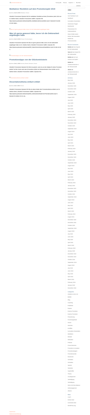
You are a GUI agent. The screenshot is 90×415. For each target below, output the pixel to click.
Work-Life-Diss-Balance (74, 385)
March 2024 (71, 145)
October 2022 (71, 194)
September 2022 (72, 197)
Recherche (70, 356)
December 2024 (72, 120)
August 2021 (71, 217)
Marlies (12, 12)
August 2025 (71, 97)
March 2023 (71, 180)
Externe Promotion (73, 311)
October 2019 (71, 259)
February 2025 (71, 114)
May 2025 (70, 106)
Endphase (70, 305)
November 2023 (72, 157)
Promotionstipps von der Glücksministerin (28, 60)
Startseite (70, 368)
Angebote (71, 2)
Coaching (70, 302)
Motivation (31, 63)
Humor (69, 322)
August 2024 (71, 131)
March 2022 (71, 211)
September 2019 (72, 262)
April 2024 (70, 143)
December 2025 (72, 86)
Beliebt (69, 297)
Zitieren (70, 391)
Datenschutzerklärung (15, 414)
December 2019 (72, 253)
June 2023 (70, 171)
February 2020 (71, 248)
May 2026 (70, 80)
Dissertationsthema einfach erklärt (24, 82)
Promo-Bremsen (72, 345)
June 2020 (70, 236)
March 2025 (71, 111)
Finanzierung (71, 317)
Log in (69, 397)
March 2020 (71, 245)
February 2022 (71, 214)
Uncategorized (71, 376)
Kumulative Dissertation (74, 21)
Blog (69, 300)
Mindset (26, 63)
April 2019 (70, 276)
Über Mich (78, 2)
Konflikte (70, 328)
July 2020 (70, 234)
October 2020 (71, 225)
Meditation (23, 12)
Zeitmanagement (72, 388)
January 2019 (71, 285)
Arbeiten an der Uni (73, 294)
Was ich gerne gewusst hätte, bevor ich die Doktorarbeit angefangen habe (34, 34)
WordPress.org (72, 405)
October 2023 (71, 160)
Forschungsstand (72, 319)
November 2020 (72, 222)
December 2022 (72, 188)
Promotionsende (72, 354)
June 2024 (70, 137)
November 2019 (72, 256)
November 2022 (72, 191)
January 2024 (71, 151)
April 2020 (70, 242)
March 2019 (71, 279)
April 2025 (70, 108)
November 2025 (72, 89)
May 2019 (70, 273)
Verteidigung (71, 379)
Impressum (12, 411)
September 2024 (72, 128)
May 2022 (70, 205)
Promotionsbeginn (28, 39)
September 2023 (72, 162)
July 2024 (70, 134)
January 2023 (71, 185)
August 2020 (71, 231)
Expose (70, 308)
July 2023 (70, 168)
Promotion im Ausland (73, 348)
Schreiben (70, 359)
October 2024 (71, 125)
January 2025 (71, 117)
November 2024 (72, 123)
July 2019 (70, 268)
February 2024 (71, 148)
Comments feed (72, 402)
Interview (23, 63)
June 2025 (70, 103)
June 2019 (70, 271)
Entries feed (71, 400)
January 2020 (71, 251)
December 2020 (72, 219)
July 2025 (70, 100)
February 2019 (71, 282)
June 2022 (70, 202)
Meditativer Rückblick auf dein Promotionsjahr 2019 (32, 9)
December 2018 (72, 288)
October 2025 (71, 91)
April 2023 (70, 177)
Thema (69, 373)
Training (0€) (58, 2)
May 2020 (70, 239)
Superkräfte (71, 371)
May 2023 (70, 174)
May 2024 (70, 140)
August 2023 (71, 165)
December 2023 (72, 154)
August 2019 (71, 265)
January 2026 (71, 83)
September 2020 (72, 228)
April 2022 (70, 208)
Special (70, 365)
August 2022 (71, 199)
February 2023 (71, 182)
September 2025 (72, 94)
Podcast (65, 2)
